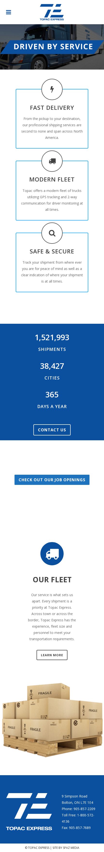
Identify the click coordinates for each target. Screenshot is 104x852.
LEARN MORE (52, 655)
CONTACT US (52, 430)
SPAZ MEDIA (71, 848)
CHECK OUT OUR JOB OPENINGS (52, 479)
